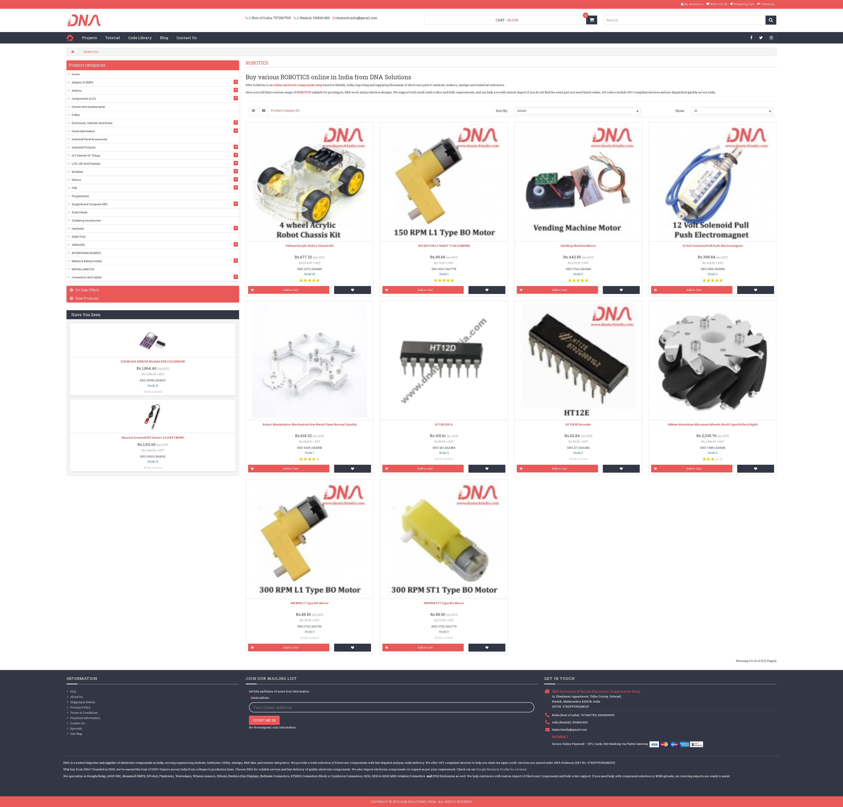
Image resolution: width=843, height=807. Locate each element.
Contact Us (187, 37)
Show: (680, 111)
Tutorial (112, 37)
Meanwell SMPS (133, 776)
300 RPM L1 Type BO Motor (309, 603)
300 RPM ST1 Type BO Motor (444, 603)
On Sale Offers (87, 290)
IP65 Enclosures (443, 776)
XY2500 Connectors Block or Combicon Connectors (326, 776)
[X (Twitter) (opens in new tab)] (761, 38)
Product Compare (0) (285, 110)
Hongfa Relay (96, 776)
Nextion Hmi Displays (243, 776)
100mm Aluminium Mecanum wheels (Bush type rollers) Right (713, 424)
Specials (76, 728)
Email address (260, 697)
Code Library (140, 37)
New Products (86, 298)
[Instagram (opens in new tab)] (771, 38)
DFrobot (152, 776)
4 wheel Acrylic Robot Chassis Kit (310, 246)
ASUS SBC (114, 776)
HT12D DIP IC (444, 424)
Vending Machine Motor (578, 246)
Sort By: (502, 111)
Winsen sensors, (204, 776)
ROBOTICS (91, 52)
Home (70, 37)
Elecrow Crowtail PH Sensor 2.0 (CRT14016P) (153, 438)
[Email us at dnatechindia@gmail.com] (334, 18)
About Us (76, 697)
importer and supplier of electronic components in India (125, 763)
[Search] (771, 20)
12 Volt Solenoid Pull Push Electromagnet (712, 246)
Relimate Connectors (274, 776)
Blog (164, 37)
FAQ (73, 692)
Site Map (76, 734)
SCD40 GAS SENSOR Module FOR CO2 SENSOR (153, 361)
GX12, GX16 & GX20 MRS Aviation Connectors (395, 776)
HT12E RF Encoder (578, 424)
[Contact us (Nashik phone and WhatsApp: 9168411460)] (297, 18)
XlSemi (222, 776)
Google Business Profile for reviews (501, 769)
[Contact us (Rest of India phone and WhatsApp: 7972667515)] (249, 18)
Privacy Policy (80, 707)
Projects (89, 37)
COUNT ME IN (264, 720)
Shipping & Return (82, 702)
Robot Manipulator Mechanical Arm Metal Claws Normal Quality (310, 424)
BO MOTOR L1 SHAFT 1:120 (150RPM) (444, 246)
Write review (153, 392)
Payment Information (85, 718)
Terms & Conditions (84, 713)
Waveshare (183, 776)
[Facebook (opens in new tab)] (751, 38)
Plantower (166, 776)
